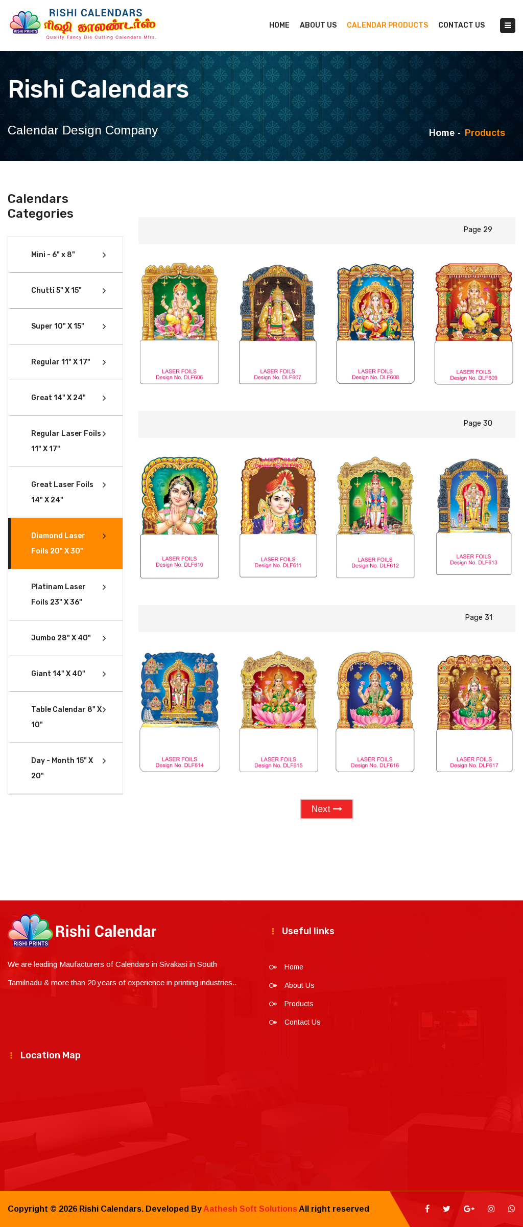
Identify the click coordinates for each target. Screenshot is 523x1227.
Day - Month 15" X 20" (62, 768)
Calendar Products (387, 25)
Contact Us (461, 25)
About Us (318, 25)
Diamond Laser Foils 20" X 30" (58, 543)
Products (299, 1004)
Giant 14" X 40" (58, 673)
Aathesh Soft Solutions (250, 1209)
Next (322, 809)
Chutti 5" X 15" (56, 290)
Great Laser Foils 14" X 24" (62, 492)
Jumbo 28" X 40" (61, 638)
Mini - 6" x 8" (53, 254)
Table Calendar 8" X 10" (66, 717)
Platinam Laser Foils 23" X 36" (58, 595)
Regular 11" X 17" (60, 362)
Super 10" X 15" (57, 326)
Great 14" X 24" (58, 397)
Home (279, 25)
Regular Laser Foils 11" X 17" (66, 441)
